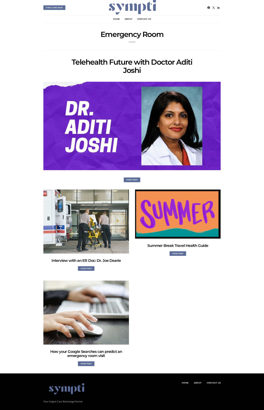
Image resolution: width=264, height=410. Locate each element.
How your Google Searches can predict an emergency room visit (86, 353)
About (128, 19)
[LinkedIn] (218, 7)
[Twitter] (213, 7)
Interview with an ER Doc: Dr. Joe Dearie (86, 260)
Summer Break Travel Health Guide (177, 245)
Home (116, 19)
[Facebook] (209, 7)
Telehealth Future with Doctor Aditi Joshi (132, 66)
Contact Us (144, 19)
